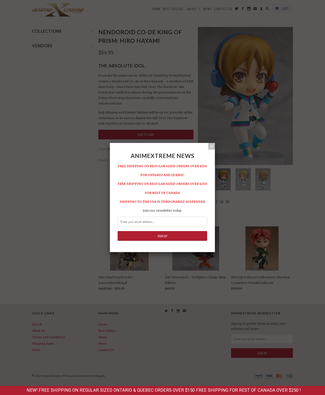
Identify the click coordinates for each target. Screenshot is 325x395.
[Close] (211, 146)
